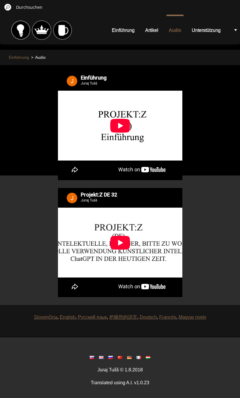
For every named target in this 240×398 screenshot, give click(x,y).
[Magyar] (148, 357)
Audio (175, 30)
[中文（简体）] (120, 357)
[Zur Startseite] (42, 33)
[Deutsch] (129, 357)
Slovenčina (45, 317)
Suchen (7, 7)
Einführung (123, 30)
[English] (101, 357)
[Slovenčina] (92, 357)
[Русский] (110, 357)
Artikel (151, 30)
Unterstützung (206, 30)
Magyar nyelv (192, 317)
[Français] (138, 357)
